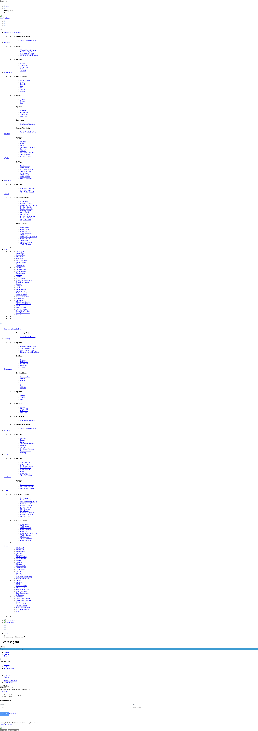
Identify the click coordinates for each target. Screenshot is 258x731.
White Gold (24, 67)
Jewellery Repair (25, 211)
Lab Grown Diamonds (27, 124)
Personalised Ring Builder (12, 32)
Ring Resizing (24, 214)
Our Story (7, 665)
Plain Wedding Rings (27, 54)
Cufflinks (23, 151)
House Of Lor (20, 291)
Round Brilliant (25, 80)
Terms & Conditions (10, 681)
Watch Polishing (25, 238)
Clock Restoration (26, 242)
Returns (6, 679)
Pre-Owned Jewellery (27, 152)
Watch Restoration (26, 233)
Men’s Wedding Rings (27, 52)
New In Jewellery (25, 154)
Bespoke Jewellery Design (28, 205)
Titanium (23, 71)
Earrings (22, 143)
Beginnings (19, 258)
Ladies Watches (25, 168)
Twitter (6, 656)
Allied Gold (20, 251)
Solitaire (22, 99)
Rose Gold (23, 116)
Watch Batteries (25, 228)
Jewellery (7, 134)
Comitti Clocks (21, 271)
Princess (22, 82)
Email (134, 704)
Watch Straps (24, 235)
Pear (21, 87)
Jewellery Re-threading (27, 216)
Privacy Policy (8, 682)
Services (6, 194)
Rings (22, 145)
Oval (21, 86)
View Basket (3, 730)
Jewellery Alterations (26, 203)
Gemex (18, 284)
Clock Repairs (24, 240)
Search (2, 1)
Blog (5, 666)
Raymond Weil (21, 307)
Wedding (7, 42)
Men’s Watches (25, 166)
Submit (4, 714)
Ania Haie (19, 257)
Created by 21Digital (6, 724)
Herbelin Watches (21, 289)
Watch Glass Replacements (28, 237)
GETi (18, 287)
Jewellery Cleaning (26, 207)
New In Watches (25, 171)
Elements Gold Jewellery (24, 280)
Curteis (18, 276)
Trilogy (22, 101)
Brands (6, 249)
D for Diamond (21, 278)
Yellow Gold (24, 65)
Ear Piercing (24, 201)
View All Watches (26, 178)
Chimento (19, 267)
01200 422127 (4, 691)
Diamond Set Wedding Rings (29, 55)
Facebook (7, 654)
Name (2, 704)
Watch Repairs (24, 229)
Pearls (18, 305)
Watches (6, 158)
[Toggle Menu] (1, 29)
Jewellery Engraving (26, 209)
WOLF (18, 315)
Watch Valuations (25, 244)
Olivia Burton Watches (23, 304)
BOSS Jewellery (21, 260)
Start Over (12, 713)
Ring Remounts (25, 212)
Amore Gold (20, 253)
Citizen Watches (21, 269)
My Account (10, 622)
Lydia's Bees (20, 298)
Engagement (8, 72)
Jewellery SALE (25, 156)
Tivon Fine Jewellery (23, 313)
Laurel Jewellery (21, 295)
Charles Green (20, 266)
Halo (21, 103)
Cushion (22, 89)
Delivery (7, 677)
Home (6, 633)
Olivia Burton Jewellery (23, 302)
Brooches (23, 149)
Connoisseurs (20, 273)
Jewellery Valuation (26, 218)
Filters (2, 647)
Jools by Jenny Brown (23, 293)
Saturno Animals (21, 309)
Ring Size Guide (25, 220)
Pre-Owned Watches (26, 169)
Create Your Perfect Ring (28, 40)
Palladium (23, 69)
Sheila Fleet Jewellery (23, 311)
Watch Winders (25, 177)
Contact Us (7, 675)
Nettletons (19, 300)
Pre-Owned (7, 180)
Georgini (19, 286)
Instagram (7, 652)
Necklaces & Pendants (27, 147)
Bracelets (23, 142)
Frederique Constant (22, 282)
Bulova (18, 264)
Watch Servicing (25, 231)
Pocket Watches (25, 173)
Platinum (23, 63)
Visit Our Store (5, 18)
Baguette (23, 91)
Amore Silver (20, 255)
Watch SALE (24, 175)
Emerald (22, 84)
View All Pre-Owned (27, 192)
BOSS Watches (21, 262)
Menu (7, 6)
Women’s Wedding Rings (28, 50)
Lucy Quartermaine (22, 296)
